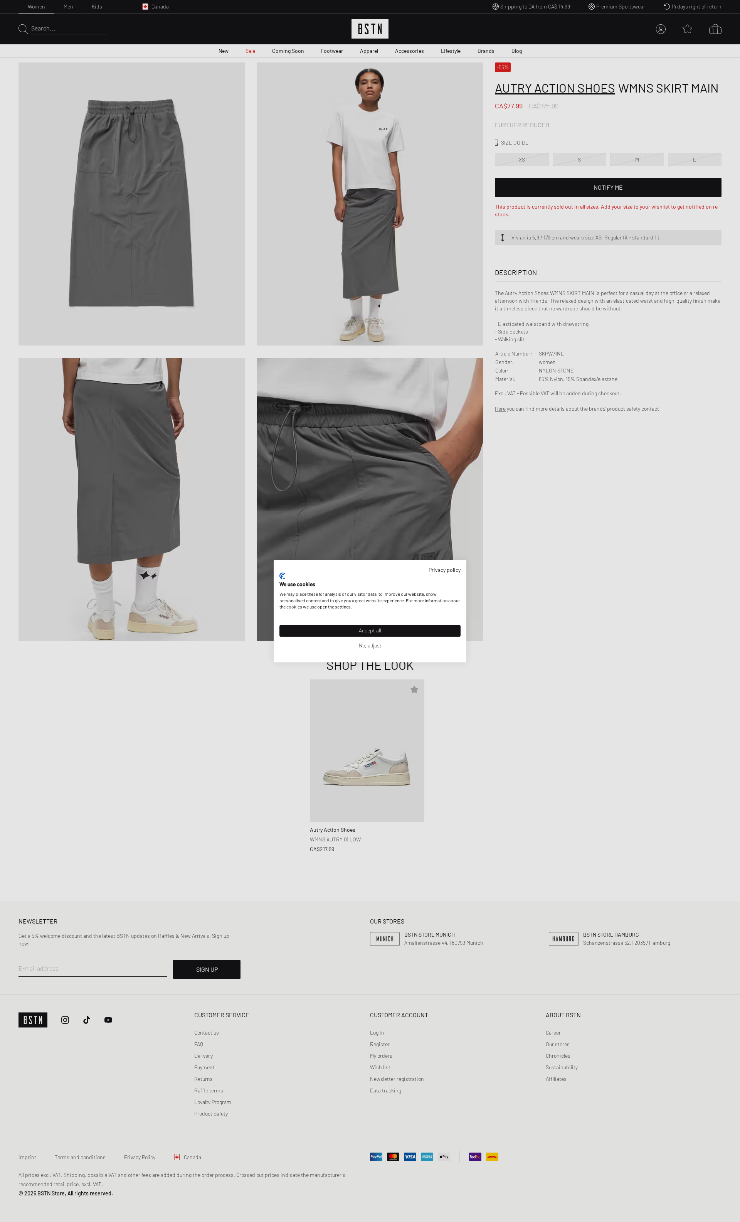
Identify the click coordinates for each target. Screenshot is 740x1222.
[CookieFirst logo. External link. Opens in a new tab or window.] (282, 576)
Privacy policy (445, 569)
